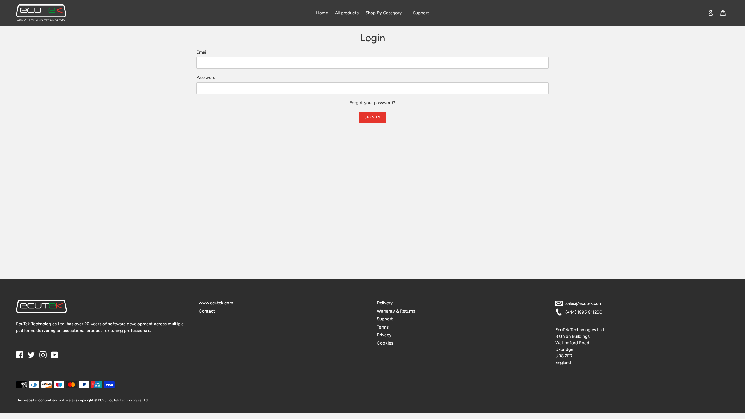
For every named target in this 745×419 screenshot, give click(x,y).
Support (385, 319)
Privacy (384, 335)
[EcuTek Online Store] (105, 12)
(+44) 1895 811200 (583, 312)
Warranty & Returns (396, 311)
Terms (383, 327)
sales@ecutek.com (583, 303)
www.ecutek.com (216, 303)
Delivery (385, 303)
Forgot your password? (372, 102)
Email (201, 52)
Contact (207, 311)
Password (206, 77)
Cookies (385, 343)
